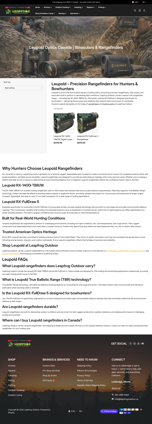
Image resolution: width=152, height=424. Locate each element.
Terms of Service (85, 380)
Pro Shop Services (51, 370)
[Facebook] (130, 343)
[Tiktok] (138, 343)
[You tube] (142, 343)
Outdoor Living (15, 395)
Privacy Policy (83, 375)
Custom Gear (49, 365)
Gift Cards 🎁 (49, 380)
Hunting (11, 385)
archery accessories (10, 253)
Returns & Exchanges (87, 370)
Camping (12, 375)
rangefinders (93, 104)
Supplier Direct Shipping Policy (91, 385)
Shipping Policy (84, 365)
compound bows (138, 251)
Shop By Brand (50, 375)
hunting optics (109, 104)
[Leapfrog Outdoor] (17, 10)
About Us (116, 388)
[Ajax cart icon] (140, 10)
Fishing (11, 380)
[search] (135, 10)
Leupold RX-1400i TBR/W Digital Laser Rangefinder (63, 138)
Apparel (11, 370)
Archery (11, 365)
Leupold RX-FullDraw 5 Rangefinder (87, 138)
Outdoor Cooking (16, 390)
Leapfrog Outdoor (31, 410)
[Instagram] (134, 343)
